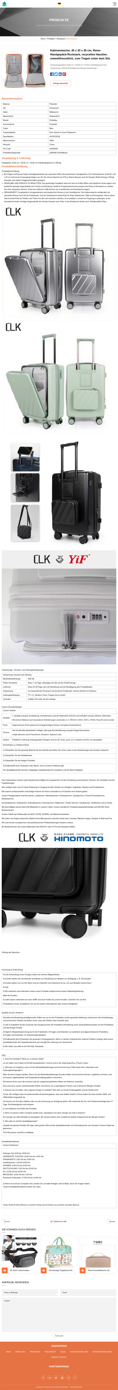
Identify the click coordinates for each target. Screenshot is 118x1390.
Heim (43, 39)
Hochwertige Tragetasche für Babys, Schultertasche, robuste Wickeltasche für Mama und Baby (61, 1271)
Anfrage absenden (60, 83)
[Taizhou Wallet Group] (4, 4)
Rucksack (61, 39)
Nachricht (50, 1352)
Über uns (20, 1352)
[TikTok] (75, 1378)
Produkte (51, 39)
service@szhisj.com (75, 1387)
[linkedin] (49, 1378)
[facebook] (43, 1378)
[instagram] (68, 1378)
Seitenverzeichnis (102, 1352)
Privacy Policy (59, 1357)
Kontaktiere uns (79, 1352)
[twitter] (56, 1378)
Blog (63, 1352)
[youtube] (62, 1378)
